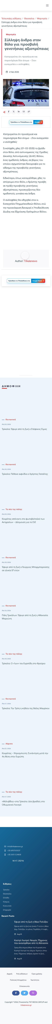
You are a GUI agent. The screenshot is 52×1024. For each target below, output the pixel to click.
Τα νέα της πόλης (14, 509)
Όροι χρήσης (37, 974)
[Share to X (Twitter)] (14, 111)
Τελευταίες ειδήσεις (11, 18)
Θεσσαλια (29, 18)
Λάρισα (9, 744)
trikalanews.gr (26, 1005)
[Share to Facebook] (9, 111)
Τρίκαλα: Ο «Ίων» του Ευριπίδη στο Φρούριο (23, 663)
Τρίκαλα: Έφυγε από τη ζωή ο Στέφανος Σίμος (24, 429)
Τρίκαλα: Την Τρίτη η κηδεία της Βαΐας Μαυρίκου (25, 708)
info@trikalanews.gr (15, 846)
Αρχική (9, 974)
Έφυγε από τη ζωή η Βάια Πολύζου (31, 922)
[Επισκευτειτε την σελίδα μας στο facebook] (16, 993)
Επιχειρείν (7, 910)
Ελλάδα (6, 898)
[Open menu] (47, 5)
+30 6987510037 (13, 850)
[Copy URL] (29, 111)
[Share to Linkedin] (19, 111)
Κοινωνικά (11, 420)
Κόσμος (6, 902)
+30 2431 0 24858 (14, 854)
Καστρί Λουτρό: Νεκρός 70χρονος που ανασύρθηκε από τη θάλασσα (31, 941)
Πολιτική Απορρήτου (18, 980)
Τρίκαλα (6, 890)
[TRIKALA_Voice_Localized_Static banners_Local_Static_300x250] (26, 231)
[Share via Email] (24, 111)
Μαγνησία (42, 18)
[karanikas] (26, 314)
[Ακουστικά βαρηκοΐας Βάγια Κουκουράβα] (26, 350)
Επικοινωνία (25, 986)
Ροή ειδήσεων (22, 974)
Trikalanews (30, 261)
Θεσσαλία (7, 894)
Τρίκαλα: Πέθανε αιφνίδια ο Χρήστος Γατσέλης (25, 474)
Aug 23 (19, 934)
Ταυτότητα (35, 980)
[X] (24, 993)
